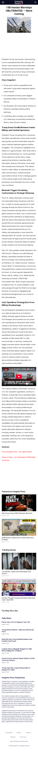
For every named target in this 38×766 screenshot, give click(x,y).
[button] (3, 2)
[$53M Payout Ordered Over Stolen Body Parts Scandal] (19, 527)
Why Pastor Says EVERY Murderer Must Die (17, 513)
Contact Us (28, 732)
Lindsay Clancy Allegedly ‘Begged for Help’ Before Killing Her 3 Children (17, 650)
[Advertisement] (19, 45)
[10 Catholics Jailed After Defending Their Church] (19, 561)
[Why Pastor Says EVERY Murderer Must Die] (19, 502)
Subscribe (12, 737)
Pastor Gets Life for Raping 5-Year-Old (16, 622)
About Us (19, 732)
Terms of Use (23, 737)
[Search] (35, 2)
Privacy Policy (9, 732)
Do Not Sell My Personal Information (19, 741)
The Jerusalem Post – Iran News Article (17, 451)
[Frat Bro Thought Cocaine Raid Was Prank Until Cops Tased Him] (19, 587)
